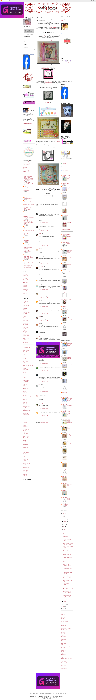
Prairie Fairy (25, 403)
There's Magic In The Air (28, 254)
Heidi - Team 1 (64, 476)
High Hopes (25, 285)
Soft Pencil (63, 659)
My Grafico (25, 325)
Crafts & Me (25, 308)
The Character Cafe (26, 411)
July (64, 526)
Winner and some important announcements (28, 258)
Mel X (39, 384)
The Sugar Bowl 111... (69, 217)
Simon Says (25, 328)
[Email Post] (52, 195)
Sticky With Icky (65, 186)
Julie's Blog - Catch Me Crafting (66, 176)
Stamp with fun (26, 233)
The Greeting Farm (26, 413)
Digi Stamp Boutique (64, 626)
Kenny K (24, 460)
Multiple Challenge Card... (67, 554)
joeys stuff (64, 263)
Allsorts (24, 421)
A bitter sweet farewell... (27, 251)
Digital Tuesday (25, 282)
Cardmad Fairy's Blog (64, 621)
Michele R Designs (65, 455)
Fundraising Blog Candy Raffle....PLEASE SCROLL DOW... (68, 552)
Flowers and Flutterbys (66, 331)
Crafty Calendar (25, 165)
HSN (62, 62)
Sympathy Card (69, 194)
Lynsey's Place (64, 256)
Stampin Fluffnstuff (65, 242)
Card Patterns (25, 426)
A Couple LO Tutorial (27, 209)
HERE (62, 20)
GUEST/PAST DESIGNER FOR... (43, 15)
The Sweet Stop (46, 66)
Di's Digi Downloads (45, 35)
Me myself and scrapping (66, 299)
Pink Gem (62, 651)
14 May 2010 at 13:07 (43, 253)
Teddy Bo (24, 372)
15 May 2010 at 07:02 (43, 350)
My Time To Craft (26, 287)
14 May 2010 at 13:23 (43, 276)
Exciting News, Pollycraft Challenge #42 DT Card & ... (67, 592)
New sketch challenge (68, 499)
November (65, 519)
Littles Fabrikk (64, 483)
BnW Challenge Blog (27, 256)
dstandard (40, 330)
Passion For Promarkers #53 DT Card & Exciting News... (68, 539)
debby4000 (40, 345)
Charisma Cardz (25, 351)
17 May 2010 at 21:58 (43, 415)
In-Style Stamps (25, 320)
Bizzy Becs (63, 618)
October (65, 521)
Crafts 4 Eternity (25, 381)
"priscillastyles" (27, 190)
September (65, 522)
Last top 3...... (26, 224)
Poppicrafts (63, 653)
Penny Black (25, 440)
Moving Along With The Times (28, 365)
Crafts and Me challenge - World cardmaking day (69, 449)
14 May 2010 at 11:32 (43, 230)
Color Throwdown (26, 305)
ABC (23, 299)
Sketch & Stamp (25, 468)
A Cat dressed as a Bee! (69, 351)
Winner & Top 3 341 (27, 205)
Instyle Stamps (63, 640)
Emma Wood (63, 86)
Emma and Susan (41, 353)
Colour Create (25, 353)
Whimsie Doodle (25, 341)
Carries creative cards (66, 229)
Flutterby (24, 317)
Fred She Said (25, 167)
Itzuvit (40, 248)
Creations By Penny (26, 310)
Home (48, 420)
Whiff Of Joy (25, 339)
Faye (39, 323)
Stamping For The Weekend (27, 409)
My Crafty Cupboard (65, 208)
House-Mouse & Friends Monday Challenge (28, 177)
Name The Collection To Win (69, 456)
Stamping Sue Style (65, 469)
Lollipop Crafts (26, 250)
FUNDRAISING (58, 15)
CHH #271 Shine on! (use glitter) (28, 194)
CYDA (24, 456)
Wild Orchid (25, 475)
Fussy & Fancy (25, 395)
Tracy (39, 284)
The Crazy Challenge (27, 193)
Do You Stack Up (25, 361)
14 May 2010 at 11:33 (43, 245)
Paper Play (25, 366)
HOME (25, 15)
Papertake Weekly (26, 290)
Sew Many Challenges (26, 406)
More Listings (64, 505)
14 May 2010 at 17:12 (43, 297)
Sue (39, 291)
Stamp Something (25, 407)
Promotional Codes (66, 62)
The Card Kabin (65, 504)
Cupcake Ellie (69, 209)
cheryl (39, 300)
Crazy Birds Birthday (68, 178)
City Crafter (25, 276)
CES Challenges (25, 428)
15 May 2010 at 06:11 (43, 342)
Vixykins (63, 448)
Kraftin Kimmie (25, 433)
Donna (40, 316)
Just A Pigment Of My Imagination (66, 235)
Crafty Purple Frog (26, 355)
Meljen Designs (25, 324)
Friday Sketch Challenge (27, 393)
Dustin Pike (63, 633)
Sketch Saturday (25, 443)
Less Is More (25, 434)
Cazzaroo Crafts (65, 309)
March (65, 601)
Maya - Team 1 (64, 404)
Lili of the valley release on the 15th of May (69, 251)
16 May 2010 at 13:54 (43, 381)
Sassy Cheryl (25, 405)
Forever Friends (26, 240)
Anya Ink (24, 377)
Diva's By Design (25, 313)
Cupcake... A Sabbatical (27, 237)
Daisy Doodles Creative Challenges (28, 248)
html (25, 41)
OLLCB (25, 197)
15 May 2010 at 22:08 (43, 370)
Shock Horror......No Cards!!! (68, 541)
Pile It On (24, 466)
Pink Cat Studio (63, 650)
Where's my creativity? (66, 270)
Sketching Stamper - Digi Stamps (66, 658)
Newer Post (38, 420)
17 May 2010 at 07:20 (43, 401)
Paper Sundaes (25, 464)
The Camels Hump (65, 183)
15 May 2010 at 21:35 (43, 363)
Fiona (39, 202)
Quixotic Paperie (25, 327)
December (65, 518)
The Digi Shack (63, 665)
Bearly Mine (25, 274)
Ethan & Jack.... (65, 536)
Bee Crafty (24, 423)
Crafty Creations (25, 309)
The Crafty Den (65, 342)
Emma (30, 108)
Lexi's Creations (27, 226)
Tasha (39, 394)
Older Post (58, 420)
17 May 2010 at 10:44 (43, 408)
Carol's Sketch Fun (26, 350)
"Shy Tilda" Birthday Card (69, 224)
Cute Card (24, 358)
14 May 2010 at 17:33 (43, 313)
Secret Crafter (25, 441)
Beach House (69, 378)
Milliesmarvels (64, 249)
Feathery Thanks (69, 278)
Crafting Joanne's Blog (66, 323)
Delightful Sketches (26, 359)
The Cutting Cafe (64, 664)
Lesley (40, 365)
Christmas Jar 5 (69, 300)
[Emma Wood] (64, 98)
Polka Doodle (25, 402)
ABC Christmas (25, 301)
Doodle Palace (63, 631)
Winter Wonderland (26, 416)
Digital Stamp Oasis (64, 629)
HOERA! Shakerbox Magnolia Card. (69, 318)
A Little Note (69, 236)
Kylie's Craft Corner (65, 285)
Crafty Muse (63, 622)
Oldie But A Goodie (26, 289)
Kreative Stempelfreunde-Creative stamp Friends (28, 266)
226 (24, 234)
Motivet (24, 398)
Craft (24, 354)
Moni (39, 308)
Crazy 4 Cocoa (25, 278)
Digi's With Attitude (26, 389)
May (64, 529)
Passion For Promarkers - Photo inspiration (69, 421)
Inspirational (25, 286)
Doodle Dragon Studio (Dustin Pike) (29, 457)
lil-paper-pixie (64, 490)
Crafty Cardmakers (27, 186)
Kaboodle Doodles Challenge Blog (29, 208)
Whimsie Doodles (64, 668)
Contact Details (26, 241)
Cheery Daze (64, 201)
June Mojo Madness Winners (28, 201)
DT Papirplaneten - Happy (69, 485)
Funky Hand (25, 168)
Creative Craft (25, 281)
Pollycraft (50, 196)
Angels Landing (63, 614)
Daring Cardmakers (26, 385)
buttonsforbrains (65, 349)
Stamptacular (25, 471)
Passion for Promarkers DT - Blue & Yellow (69, 464)
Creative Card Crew (26, 279)
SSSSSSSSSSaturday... (69, 265)
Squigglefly (26, 216)
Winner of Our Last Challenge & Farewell (29, 218)
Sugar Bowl (25, 331)
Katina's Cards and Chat (66, 385)
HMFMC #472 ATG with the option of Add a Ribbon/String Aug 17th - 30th (28, 179)
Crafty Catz (25, 384)
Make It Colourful (26, 436)
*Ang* (40, 411)
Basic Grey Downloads (65, 615)
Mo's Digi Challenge (26, 364)
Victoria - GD (64, 356)
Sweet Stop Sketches (26, 445)
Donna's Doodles (65, 194)
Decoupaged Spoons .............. (69, 258)
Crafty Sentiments (26, 357)
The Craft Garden (26, 171)
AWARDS (52, 15)
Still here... (68, 243)
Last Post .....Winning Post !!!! (28, 262)
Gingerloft (24, 432)
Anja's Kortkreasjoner (66, 433)
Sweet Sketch (25, 332)
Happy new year (69, 405)
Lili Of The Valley (26, 362)
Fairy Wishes (64, 307)
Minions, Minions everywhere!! (69, 202)
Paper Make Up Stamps (65, 648)
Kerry (63, 371)
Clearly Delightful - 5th (26, 164)
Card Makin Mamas (26, 380)
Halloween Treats (69, 371)
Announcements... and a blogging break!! (69, 332)
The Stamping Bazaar (27, 267)
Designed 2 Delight (26, 388)
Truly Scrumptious (26, 338)
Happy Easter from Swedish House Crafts (69, 188)
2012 (63, 513)
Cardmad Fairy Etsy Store (65, 620)
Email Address (27, 36)
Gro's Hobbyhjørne (65, 440)
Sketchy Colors (25, 470)
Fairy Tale (24, 391)
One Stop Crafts (25, 437)
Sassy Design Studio (64, 655)
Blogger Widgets (28, 480)
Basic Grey (25, 422)
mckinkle (40, 233)
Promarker (24, 292)
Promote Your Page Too (26, 69)
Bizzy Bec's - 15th (26, 161)
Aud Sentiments (25, 304)
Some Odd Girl (25, 369)
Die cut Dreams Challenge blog (28, 261)
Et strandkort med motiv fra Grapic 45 (69, 478)
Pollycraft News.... (66, 549)
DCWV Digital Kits (64, 624)
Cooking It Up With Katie (27, 306)
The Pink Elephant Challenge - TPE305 (28, 213)
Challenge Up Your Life (26, 429)
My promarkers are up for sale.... (69, 325)
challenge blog (57, 142)
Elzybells (62, 635)
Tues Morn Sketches (26, 294)
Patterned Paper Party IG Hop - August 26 (69, 344)
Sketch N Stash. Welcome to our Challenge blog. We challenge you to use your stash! (28, 222)
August (65, 524)
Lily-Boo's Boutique (26, 170)
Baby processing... (69, 285)
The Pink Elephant (27, 212)
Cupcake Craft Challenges (28, 237)
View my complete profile (28, 123)
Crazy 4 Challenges (26, 430)
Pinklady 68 (40, 256)
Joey (39, 278)
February (65, 603)
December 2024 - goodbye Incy (29, 183)
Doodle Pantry (25, 459)
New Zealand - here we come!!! (69, 272)
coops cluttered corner (66, 419)
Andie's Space (64, 462)
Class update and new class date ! (69, 471)
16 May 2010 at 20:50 (43, 391)
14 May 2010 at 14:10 (43, 282)
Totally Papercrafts (26, 414)
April (64, 599)
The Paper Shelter (26, 334)
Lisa (63, 378)
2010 (63, 516)
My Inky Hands (65, 215)
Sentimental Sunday (26, 467)
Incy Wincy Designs (27, 182)
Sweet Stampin (25, 444)
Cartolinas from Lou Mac (66, 278)
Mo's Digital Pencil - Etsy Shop (66, 646)
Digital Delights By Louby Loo (66, 628)
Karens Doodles (25, 321)
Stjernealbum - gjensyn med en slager (69, 435)
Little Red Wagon (25, 323)
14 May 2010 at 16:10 (43, 289)
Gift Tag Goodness (68, 428)
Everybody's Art (25, 283)
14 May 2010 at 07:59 (43, 209)
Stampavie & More (26, 330)
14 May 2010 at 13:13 (43, 263)
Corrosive (24, 453)
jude (39, 336)
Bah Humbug (25, 378)
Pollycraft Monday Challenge (29, 230)
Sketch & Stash (46, 149)
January (65, 604)
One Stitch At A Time (26, 463)
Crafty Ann (24, 382)
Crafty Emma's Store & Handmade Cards (28, 54)
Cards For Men (25, 275)
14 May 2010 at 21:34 (43, 327)
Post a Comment (38, 418)
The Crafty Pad (25, 472)
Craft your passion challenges (29, 204)
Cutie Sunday (25, 455)
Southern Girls (25, 370)
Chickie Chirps (64, 306)
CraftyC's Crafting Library (66, 222)
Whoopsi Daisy (25, 474)
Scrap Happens (65, 497)
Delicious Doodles (26, 387)
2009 (63, 606)
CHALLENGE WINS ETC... (32, 15)
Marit (63, 316)
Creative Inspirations (26, 312)
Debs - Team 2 (64, 426)
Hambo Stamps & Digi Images (66, 637)
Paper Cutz (25, 399)
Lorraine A (40, 212)
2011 (63, 515)
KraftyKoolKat (41, 403)
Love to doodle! (65, 392)
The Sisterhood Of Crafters (27, 336)
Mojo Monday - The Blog (28, 200)
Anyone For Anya (26, 452)
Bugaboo (24, 425)
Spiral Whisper (63, 661)
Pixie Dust (24, 368)
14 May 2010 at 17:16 (43, 306)
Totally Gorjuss (25, 447)
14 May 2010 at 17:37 (43, 320)
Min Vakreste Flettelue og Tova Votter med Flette (69, 442)
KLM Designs (63, 643)
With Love (68, 386)
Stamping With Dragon (26, 410)
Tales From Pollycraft (48, 82)
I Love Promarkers (26, 319)
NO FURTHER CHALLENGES (28, 231)
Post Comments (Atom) (44, 422)
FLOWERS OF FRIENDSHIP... (69, 358)
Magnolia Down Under (26, 462)
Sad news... (26, 227)
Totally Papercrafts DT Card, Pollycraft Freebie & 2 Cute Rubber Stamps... (48, 19)
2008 (63, 608)
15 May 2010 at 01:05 (43, 333)
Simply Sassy (63, 657)
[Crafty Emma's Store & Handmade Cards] (26, 68)
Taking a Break (26, 244)
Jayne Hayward (41, 266)
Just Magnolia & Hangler (27, 396)
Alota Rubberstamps (26, 348)
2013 (63, 511)
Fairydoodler (25, 392)
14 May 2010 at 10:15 (43, 222)
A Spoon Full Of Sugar (26, 272)
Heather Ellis (63, 639)
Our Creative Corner (26, 439)
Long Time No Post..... (69, 311)
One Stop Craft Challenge (50, 251)
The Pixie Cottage (26, 335)
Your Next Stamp (25, 342)
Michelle (40, 373)
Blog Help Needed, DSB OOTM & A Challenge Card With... (67, 596)
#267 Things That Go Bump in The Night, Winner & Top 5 (28, 188)
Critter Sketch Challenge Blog (29, 243)
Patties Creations (25, 400)
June (64, 527)
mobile (26, 44)
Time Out (63, 184)
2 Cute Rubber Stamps (26, 347)
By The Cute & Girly (26, 163)
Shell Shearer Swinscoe (42, 224)
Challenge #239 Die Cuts (28, 198)
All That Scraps (25, 302)
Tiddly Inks (25, 293)
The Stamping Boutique (65, 666)
